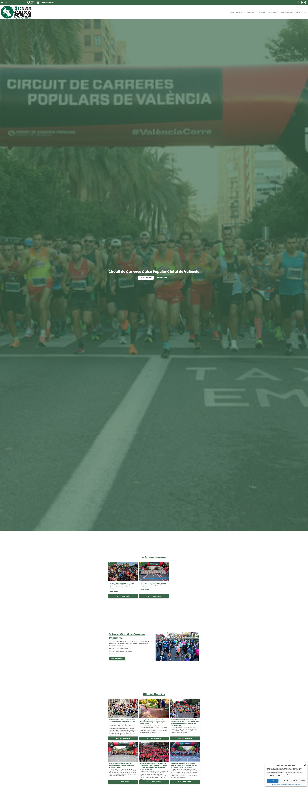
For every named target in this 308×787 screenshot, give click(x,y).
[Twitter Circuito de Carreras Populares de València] (302, 2)
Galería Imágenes (287, 12)
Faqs (304, 12)
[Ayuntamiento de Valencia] (45, 2)
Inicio (232, 12)
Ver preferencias (299, 781)
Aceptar (272, 781)
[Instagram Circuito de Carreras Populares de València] (305, 2)
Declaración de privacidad (288, 784)
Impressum (298, 784)
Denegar (285, 781)
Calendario (250, 12)
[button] (305, 765)
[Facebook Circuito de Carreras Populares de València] (298, 2)
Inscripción (262, 12)
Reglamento (240, 12)
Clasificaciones (273, 12)
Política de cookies (275, 784)
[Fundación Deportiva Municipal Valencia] (30, 2)
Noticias (297, 12)
